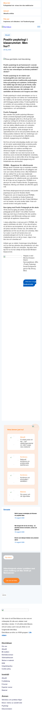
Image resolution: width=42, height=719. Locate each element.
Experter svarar (7, 687)
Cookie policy (6, 669)
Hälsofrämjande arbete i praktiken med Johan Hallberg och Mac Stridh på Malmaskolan (19, 570)
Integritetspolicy (7, 666)
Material (4, 690)
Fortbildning (6, 681)
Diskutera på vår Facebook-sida (29, 283)
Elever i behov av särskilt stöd (12, 703)
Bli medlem (5, 652)
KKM (3, 663)
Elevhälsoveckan (7, 655)
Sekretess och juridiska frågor (12, 700)
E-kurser (5, 684)
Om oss (4, 646)
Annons (4, 595)
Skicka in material (8, 660)
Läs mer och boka (11, 580)
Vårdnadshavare (7, 657)
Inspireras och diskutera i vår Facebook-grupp (18, 21)
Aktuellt (7, 35)
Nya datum (8, 557)
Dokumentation (7, 709)
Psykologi (5, 706)
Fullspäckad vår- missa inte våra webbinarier (18, 5)
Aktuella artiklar (8, 13)
